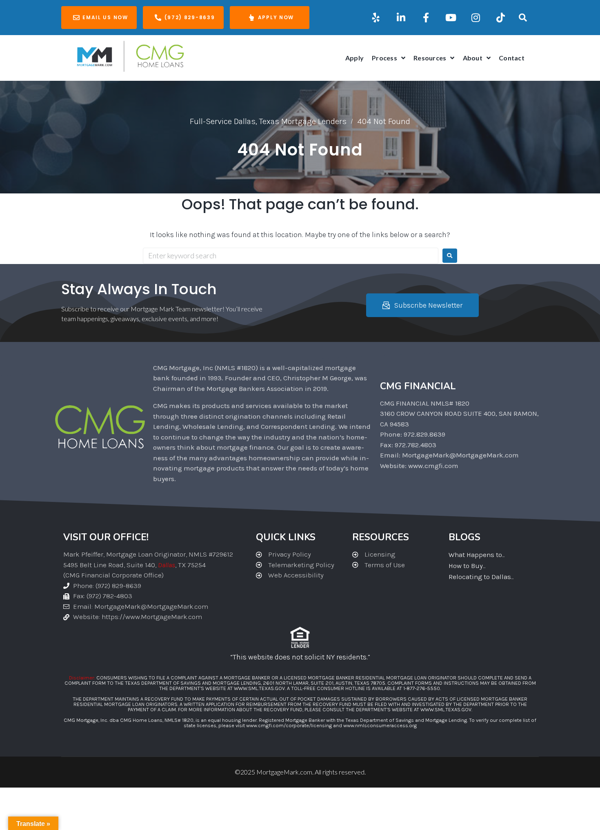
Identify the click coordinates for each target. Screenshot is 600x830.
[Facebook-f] (426, 17)
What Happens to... (476, 554)
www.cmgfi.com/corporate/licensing (289, 725)
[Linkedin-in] (401, 17)
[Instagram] (475, 17)
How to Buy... (467, 565)
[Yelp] (376, 17)
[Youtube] (450, 17)
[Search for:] (290, 256)
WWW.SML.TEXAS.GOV (259, 688)
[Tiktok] (500, 17)
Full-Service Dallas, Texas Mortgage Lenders (268, 121)
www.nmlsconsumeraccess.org (380, 725)
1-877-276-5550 (421, 688)
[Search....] (523, 18)
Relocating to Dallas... (481, 577)
